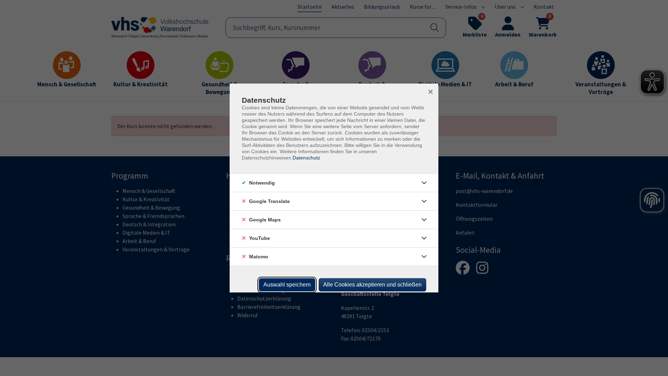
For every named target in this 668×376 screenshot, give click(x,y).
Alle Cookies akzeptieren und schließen (372, 285)
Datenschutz (306, 157)
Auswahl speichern (287, 285)
